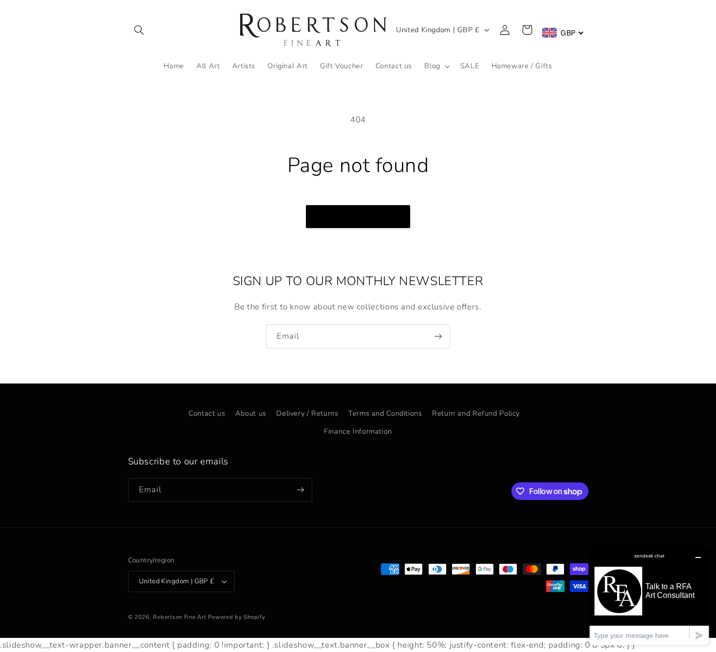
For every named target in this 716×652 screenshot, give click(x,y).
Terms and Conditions (385, 413)
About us (250, 413)
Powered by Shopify (236, 617)
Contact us (206, 413)
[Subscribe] (438, 336)
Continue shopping (358, 216)
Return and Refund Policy (476, 413)
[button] (139, 30)
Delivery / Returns (307, 413)
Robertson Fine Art (179, 617)
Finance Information (358, 431)
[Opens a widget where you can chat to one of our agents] (649, 596)
